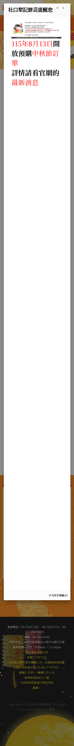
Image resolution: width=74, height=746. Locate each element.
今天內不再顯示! (58, 595)
